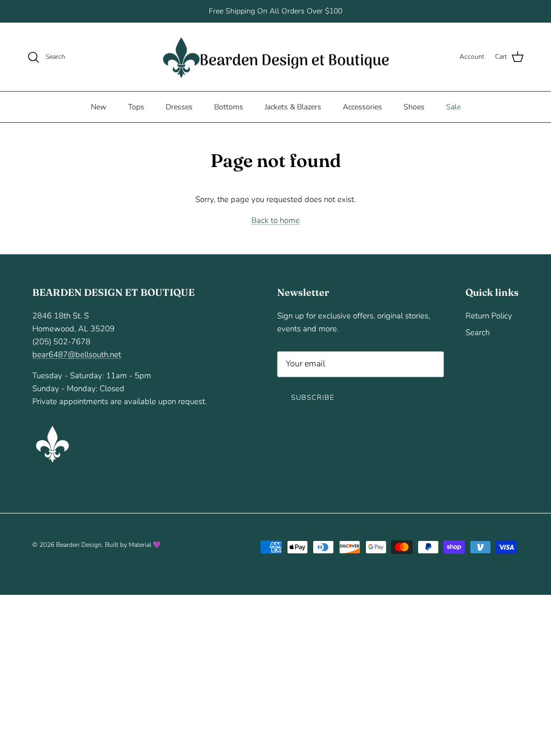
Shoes (414, 107)
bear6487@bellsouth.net (76, 354)
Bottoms (228, 107)
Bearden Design (79, 544)
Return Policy (488, 315)
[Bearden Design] (276, 57)
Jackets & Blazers (293, 107)
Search (477, 332)
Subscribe (312, 397)
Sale (453, 107)
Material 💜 (145, 544)
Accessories (362, 107)
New (99, 107)
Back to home (275, 220)
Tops (136, 107)
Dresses (179, 107)
